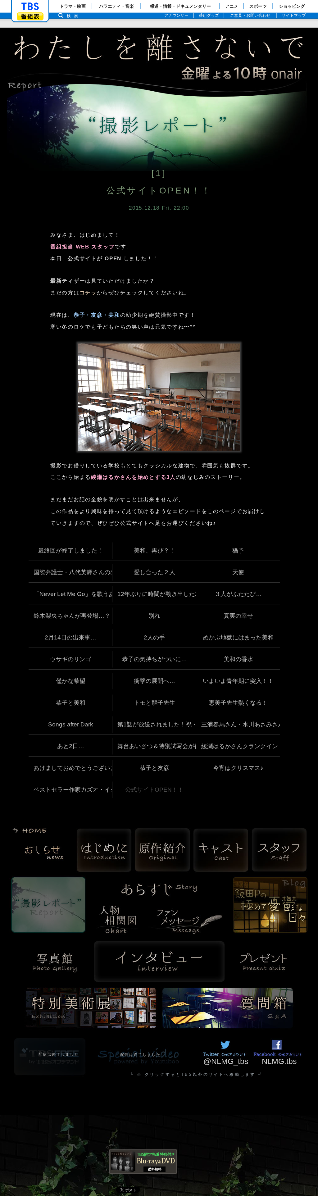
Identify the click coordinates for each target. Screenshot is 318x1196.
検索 (74, 15)
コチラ (88, 292)
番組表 (30, 16)
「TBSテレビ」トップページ (30, 6)
